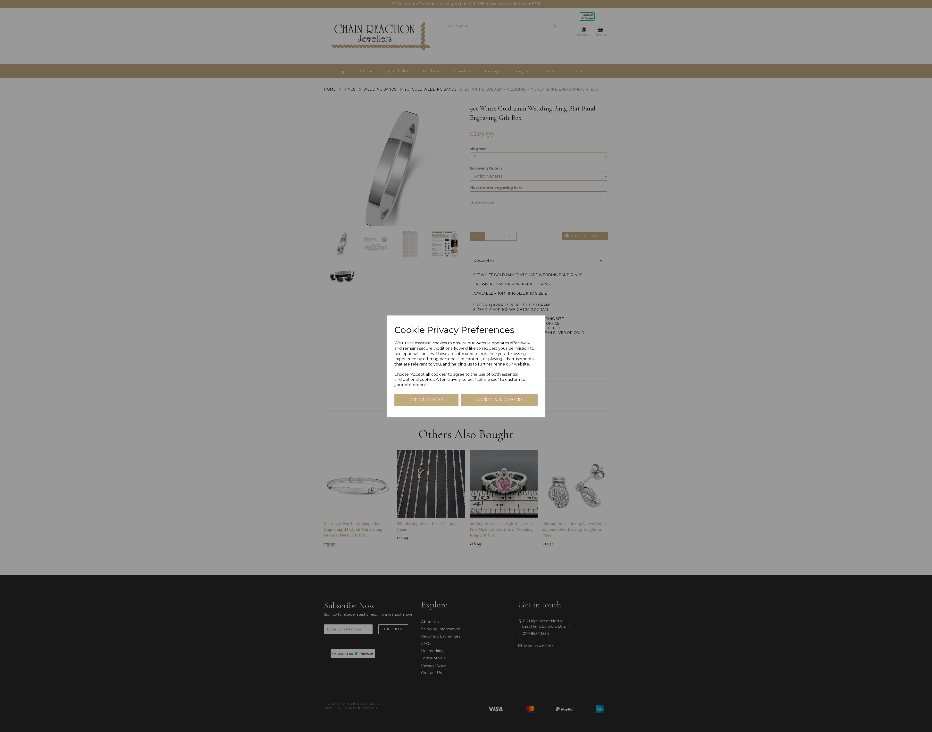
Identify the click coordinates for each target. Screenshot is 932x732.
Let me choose (426, 400)
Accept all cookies (499, 400)
